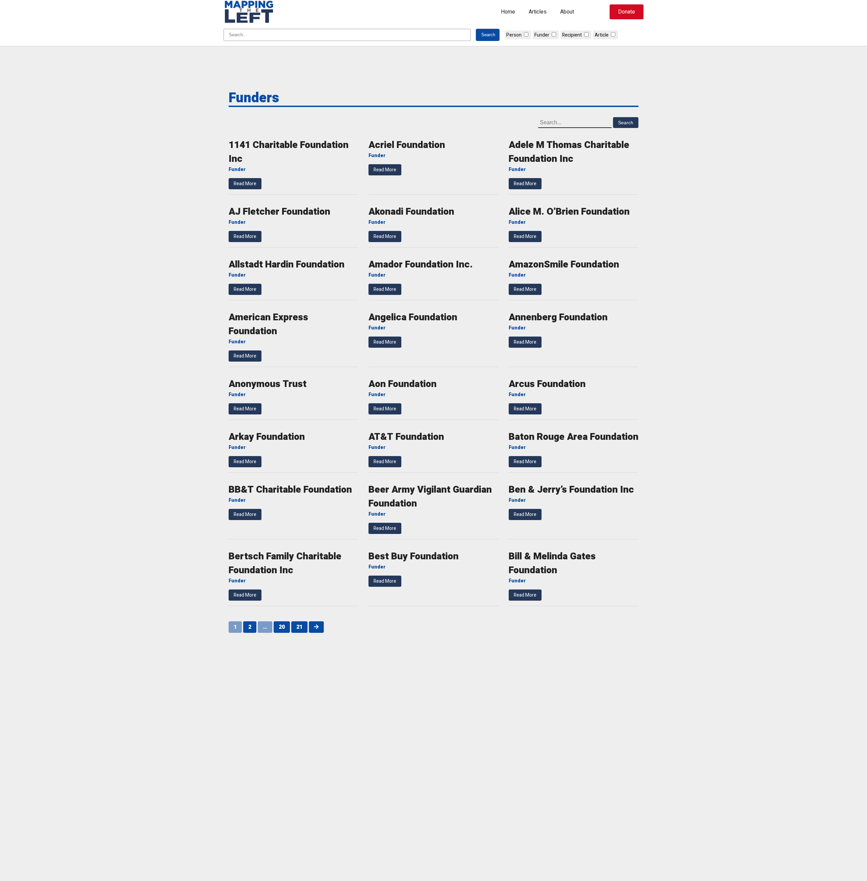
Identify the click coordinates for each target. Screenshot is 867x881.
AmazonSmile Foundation (564, 265)
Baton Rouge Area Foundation (573, 437)
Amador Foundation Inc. (420, 265)
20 (282, 627)
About (567, 12)
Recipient (572, 35)
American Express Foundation (268, 324)
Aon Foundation (402, 384)
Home (508, 12)
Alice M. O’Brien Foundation (569, 212)
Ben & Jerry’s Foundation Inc (571, 490)
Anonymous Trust (267, 384)
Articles (538, 12)
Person (514, 35)
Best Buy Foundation (413, 556)
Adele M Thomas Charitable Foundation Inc (569, 152)
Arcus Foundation (547, 384)
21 (299, 627)
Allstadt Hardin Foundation (286, 265)
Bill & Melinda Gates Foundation (552, 563)
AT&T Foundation (406, 437)
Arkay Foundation (267, 437)
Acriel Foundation (406, 145)
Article (602, 35)
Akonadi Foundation (411, 212)
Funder (541, 35)
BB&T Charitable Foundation (290, 490)
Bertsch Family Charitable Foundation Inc (285, 563)
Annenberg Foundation (558, 317)
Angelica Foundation (412, 317)
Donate (626, 12)
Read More (245, 183)
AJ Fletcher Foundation (279, 212)
